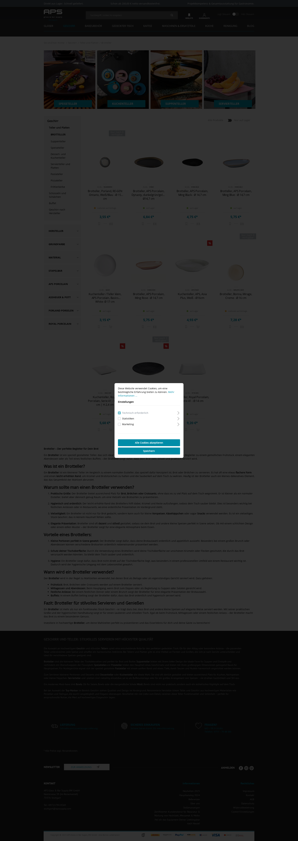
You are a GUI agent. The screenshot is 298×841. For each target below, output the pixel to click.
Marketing (128, 424)
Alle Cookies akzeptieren (149, 442)
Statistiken (128, 418)
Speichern (149, 451)
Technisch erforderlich (135, 412)
